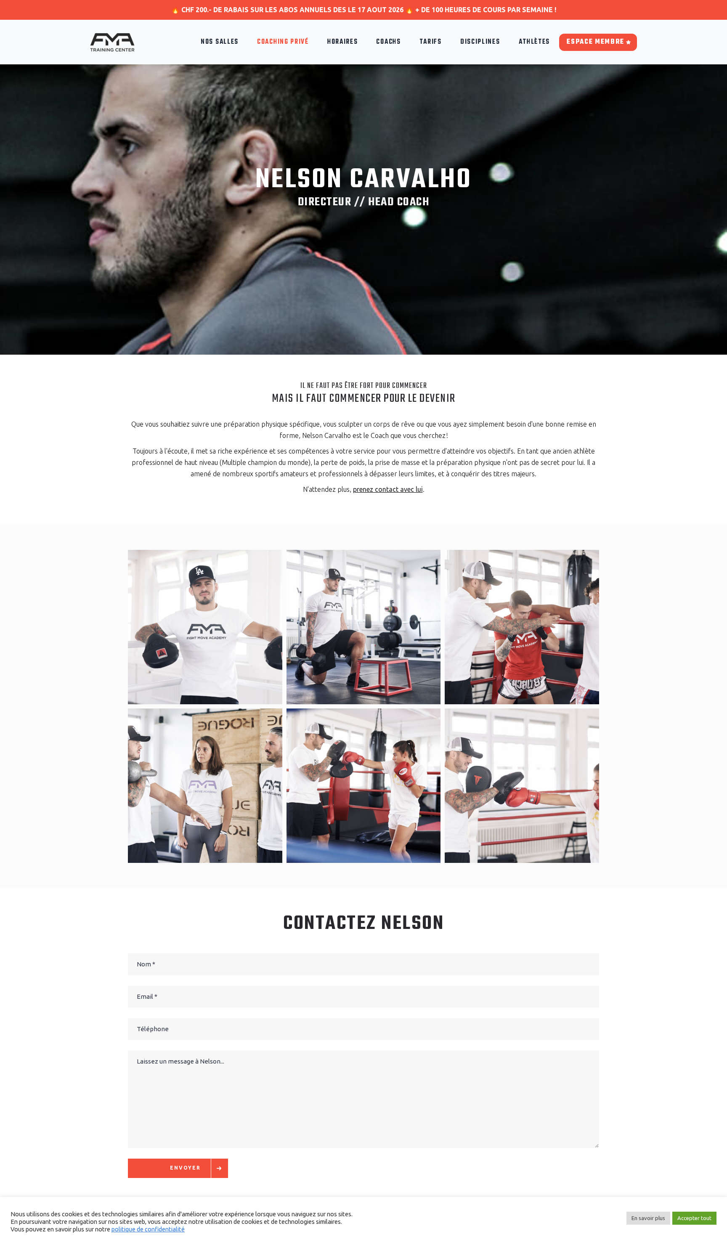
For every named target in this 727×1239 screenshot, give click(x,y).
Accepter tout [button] (694, 1218)
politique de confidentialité (148, 1229)
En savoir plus (648, 1218)
